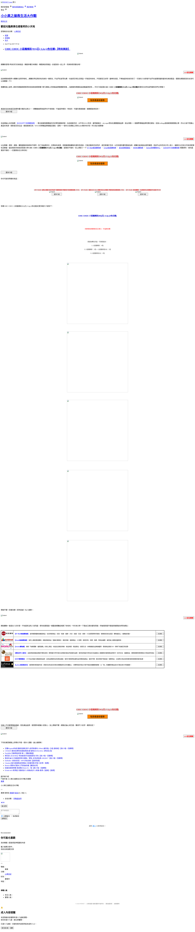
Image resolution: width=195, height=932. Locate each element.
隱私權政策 (109, 903)
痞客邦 (12, 793)
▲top (2, 802)
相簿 (6, 35)
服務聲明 (116, 903)
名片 (6, 40)
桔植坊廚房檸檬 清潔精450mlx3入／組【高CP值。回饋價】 (26, 768)
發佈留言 (4, 818)
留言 (16, 793)
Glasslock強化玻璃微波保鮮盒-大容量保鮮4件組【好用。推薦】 (27, 763)
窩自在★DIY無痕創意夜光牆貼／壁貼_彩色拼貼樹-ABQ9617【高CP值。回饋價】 (34, 758)
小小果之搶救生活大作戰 (19, 16)
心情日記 (17, 31)
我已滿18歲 (5, 928)
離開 (11, 928)
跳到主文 (4, 21)
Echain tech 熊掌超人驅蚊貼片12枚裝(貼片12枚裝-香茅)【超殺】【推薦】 (30, 770)
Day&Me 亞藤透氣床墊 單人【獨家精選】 (20, 753)
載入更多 (4, 806)
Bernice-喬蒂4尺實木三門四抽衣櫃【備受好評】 (22, 765)
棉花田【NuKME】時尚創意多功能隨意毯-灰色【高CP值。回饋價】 (29, 756)
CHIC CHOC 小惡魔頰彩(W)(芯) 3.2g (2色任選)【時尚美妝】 (37, 49)
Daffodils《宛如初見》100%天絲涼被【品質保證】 (23, 760)
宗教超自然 (17, 798)
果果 (2, 781)
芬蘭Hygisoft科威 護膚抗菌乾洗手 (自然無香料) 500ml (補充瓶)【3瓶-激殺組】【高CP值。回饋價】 (39, 748)
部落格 (7, 38)
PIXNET (82, 903)
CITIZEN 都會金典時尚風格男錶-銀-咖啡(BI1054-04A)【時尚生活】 (29, 751)
